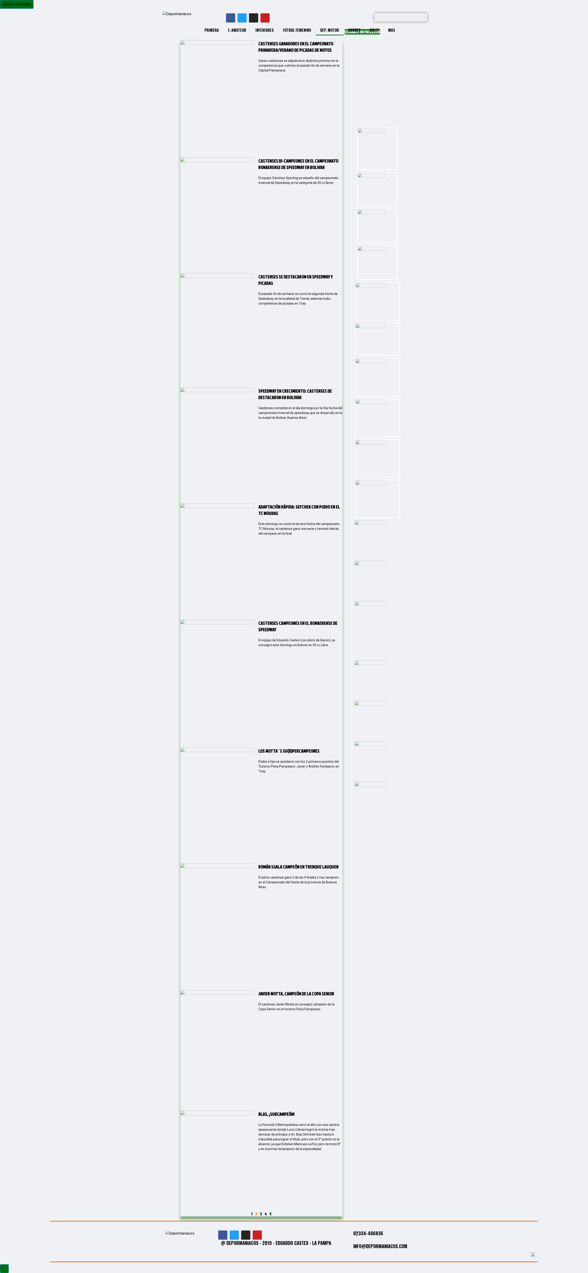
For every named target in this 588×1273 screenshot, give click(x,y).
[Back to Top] (4, 1268)
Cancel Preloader (17, 4)
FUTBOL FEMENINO (297, 30)
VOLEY (374, 30)
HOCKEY (354, 30)
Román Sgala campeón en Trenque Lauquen (298, 866)
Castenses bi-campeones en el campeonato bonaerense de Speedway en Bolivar (298, 163)
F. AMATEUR (237, 30)
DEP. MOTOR (329, 30)
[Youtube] (265, 18)
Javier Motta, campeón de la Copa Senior (296, 993)
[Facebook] (230, 18)
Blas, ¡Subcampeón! (276, 1114)
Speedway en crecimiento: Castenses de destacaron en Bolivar (295, 394)
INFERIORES (264, 30)
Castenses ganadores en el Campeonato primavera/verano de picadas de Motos (295, 46)
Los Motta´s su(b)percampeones (288, 751)
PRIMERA (211, 30)
